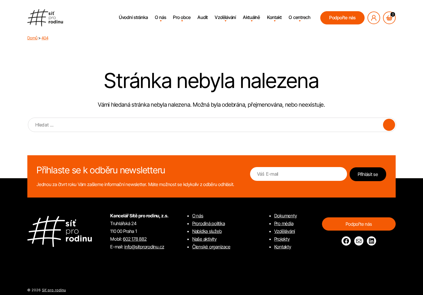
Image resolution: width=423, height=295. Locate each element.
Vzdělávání (225, 17)
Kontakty (282, 247)
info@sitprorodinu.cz (144, 247)
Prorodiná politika (208, 223)
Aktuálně (251, 17)
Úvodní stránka (133, 17)
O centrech (299, 17)
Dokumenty (285, 216)
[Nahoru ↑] (411, 283)
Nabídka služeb (207, 231)
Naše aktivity (204, 239)
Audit (202, 17)
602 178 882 (134, 239)
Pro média (284, 223)
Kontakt (274, 17)
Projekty (282, 239)
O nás (160, 17)
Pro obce (181, 17)
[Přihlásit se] (373, 18)
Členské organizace (211, 247)
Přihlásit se (368, 174)
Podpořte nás (342, 17)
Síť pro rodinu (54, 290)
